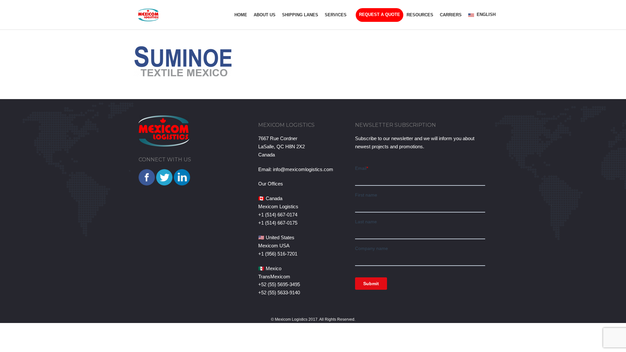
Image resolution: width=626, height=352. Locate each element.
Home (240, 14)
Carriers (451, 14)
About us (265, 14)
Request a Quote (379, 14)
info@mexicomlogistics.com (303, 169)
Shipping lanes (300, 14)
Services (336, 14)
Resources (420, 14)
